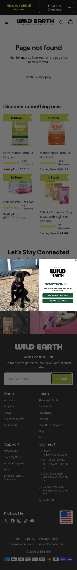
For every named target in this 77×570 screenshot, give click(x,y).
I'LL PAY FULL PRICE (58, 301)
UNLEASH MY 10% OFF (57, 295)
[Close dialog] (75, 260)
